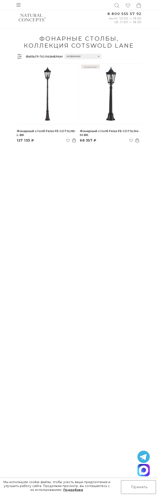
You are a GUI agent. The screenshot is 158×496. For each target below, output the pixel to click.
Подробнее (73, 490)
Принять (139, 487)
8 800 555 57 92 (124, 14)
